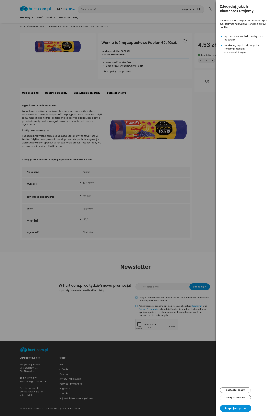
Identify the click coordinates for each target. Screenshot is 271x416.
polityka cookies (235, 397)
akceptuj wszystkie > (236, 408)
